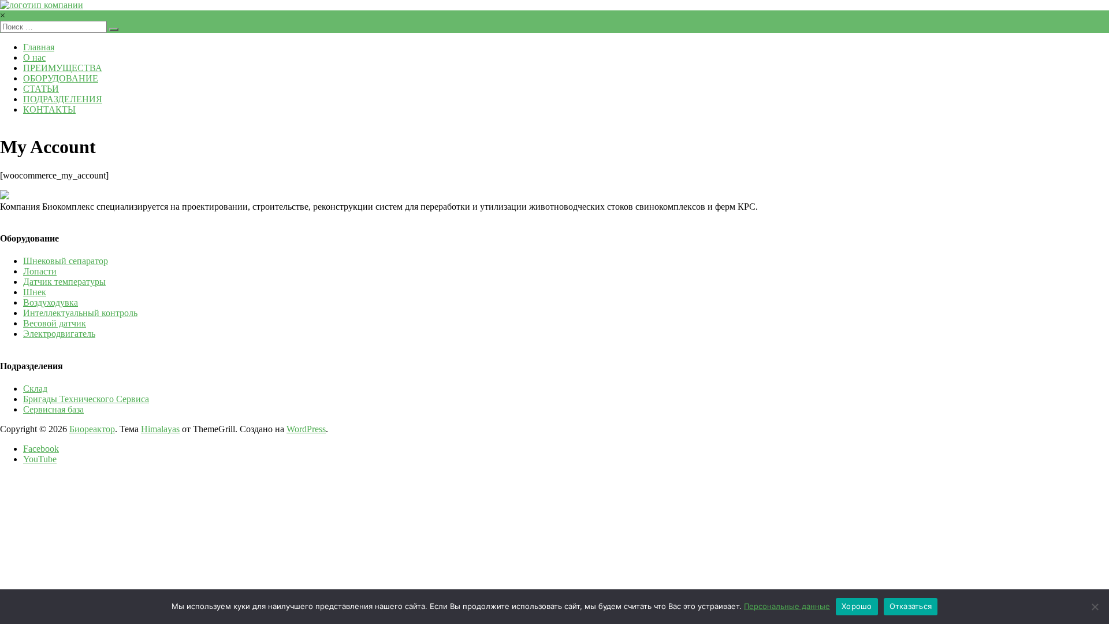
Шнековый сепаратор (65, 261)
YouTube (40, 459)
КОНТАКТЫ (49, 109)
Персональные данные (787, 606)
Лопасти (40, 271)
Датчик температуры (64, 282)
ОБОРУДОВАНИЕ (60, 78)
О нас (34, 57)
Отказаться (911, 606)
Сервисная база (53, 409)
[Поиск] (113, 29)
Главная (38, 47)
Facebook (41, 449)
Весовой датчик (54, 323)
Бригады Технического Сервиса (86, 399)
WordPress (306, 429)
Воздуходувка (50, 302)
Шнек (34, 292)
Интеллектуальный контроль (80, 313)
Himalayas (160, 429)
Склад (35, 388)
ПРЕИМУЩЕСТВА (62, 68)
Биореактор (92, 429)
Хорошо (857, 606)
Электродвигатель (59, 334)
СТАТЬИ (41, 89)
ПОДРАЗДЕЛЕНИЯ (62, 99)
